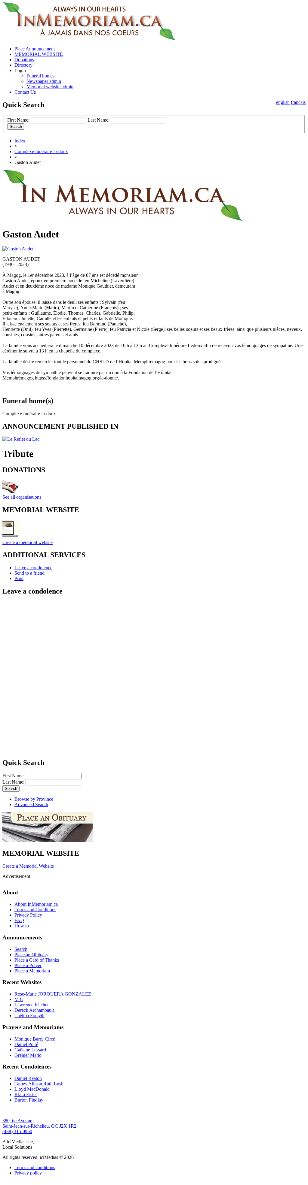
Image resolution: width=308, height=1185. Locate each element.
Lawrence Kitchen (32, 1004)
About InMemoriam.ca (36, 904)
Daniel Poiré (26, 1044)
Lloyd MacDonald (32, 1089)
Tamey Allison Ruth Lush (38, 1083)
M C (18, 999)
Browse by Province (33, 799)
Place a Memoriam (32, 970)
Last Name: (98, 119)
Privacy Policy (28, 914)
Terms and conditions (34, 1167)
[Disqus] (154, 676)
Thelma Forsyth (29, 1015)
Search (20, 949)
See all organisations (21, 497)
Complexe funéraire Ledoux (41, 151)
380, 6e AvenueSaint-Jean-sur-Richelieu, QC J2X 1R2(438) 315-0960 (39, 1126)
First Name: (18, 119)
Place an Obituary (31, 954)
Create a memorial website (27, 542)
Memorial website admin (49, 86)
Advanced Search (31, 804)
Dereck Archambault (34, 1010)
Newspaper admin (43, 81)
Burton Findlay (28, 1099)
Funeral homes (40, 75)
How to (21, 925)
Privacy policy (28, 1172)
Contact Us (25, 92)
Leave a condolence (33, 567)
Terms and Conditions (35, 909)
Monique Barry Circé (34, 1038)
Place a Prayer (28, 965)
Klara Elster (25, 1094)
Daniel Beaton (28, 1078)
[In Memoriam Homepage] (89, 38)
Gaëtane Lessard (30, 1049)
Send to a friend (29, 573)
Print (18, 578)
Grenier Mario (28, 1055)
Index (19, 140)
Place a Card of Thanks (36, 960)
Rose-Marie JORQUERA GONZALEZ (52, 993)
